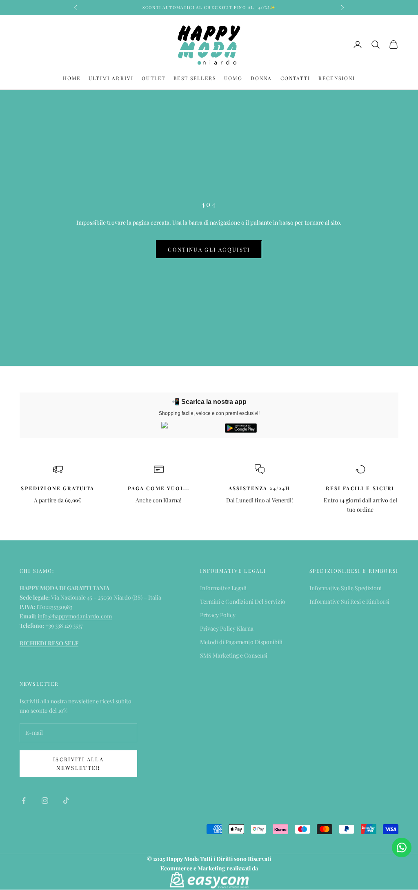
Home (72, 78)
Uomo (233, 78)
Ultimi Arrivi (111, 78)
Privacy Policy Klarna (226, 628)
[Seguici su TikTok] (66, 800)
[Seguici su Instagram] (45, 800)
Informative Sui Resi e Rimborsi (349, 601)
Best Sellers (194, 78)
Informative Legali (223, 588)
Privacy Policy (218, 615)
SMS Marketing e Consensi (233, 655)
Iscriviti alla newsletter (78, 763)
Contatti (295, 78)
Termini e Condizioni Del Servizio (242, 601)
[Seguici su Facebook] (24, 800)
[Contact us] (401, 847)
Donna (261, 78)
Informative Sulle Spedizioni (345, 588)
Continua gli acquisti (209, 249)
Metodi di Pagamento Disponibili (241, 642)
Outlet (153, 78)
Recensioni (337, 78)
